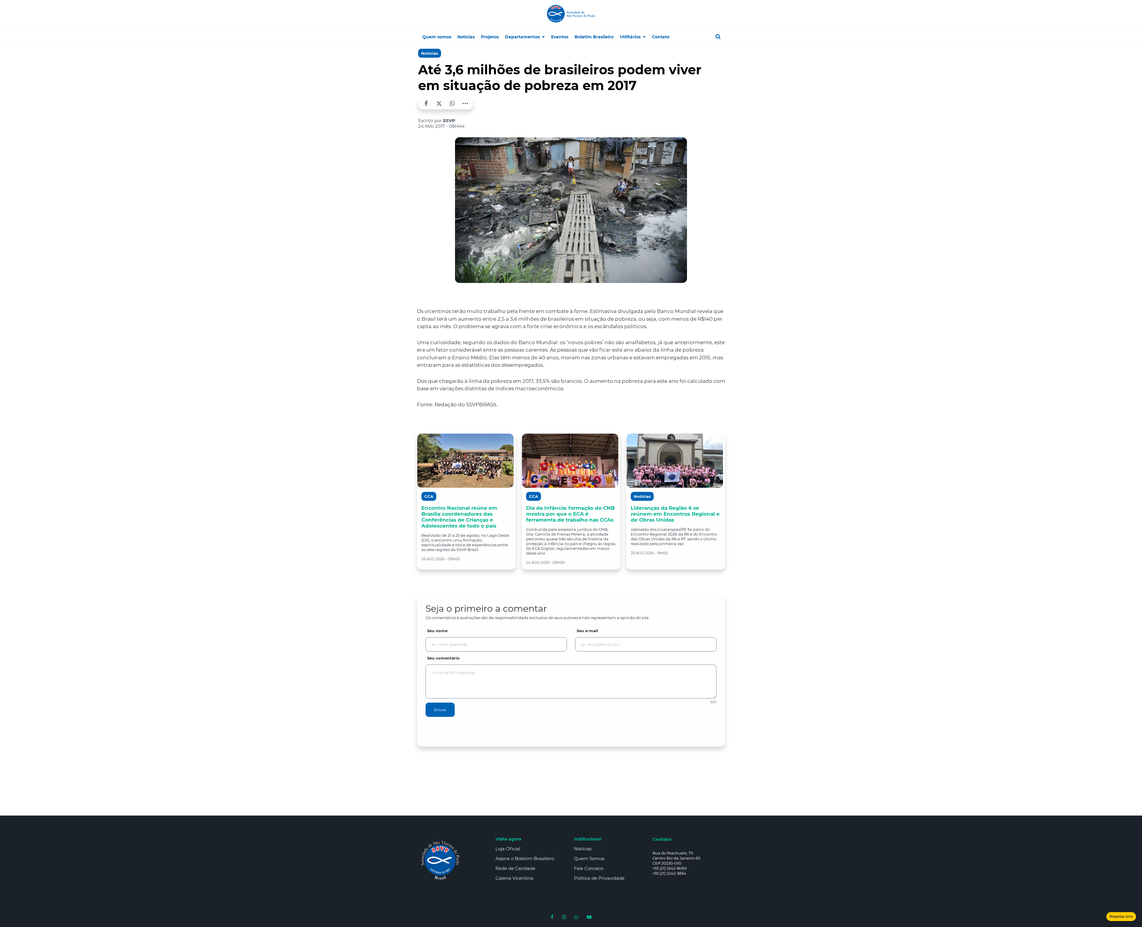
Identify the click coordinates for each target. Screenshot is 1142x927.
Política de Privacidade (599, 878)
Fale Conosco (588, 868)
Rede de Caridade (515, 868)
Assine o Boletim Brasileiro (524, 858)
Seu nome (437, 630)
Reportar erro (1121, 917)
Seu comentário (443, 658)
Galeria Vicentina (514, 878)
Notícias (429, 53)
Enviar (440, 709)
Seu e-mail (587, 630)
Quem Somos (589, 858)
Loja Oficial (507, 849)
